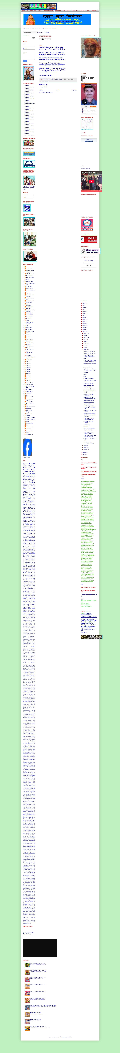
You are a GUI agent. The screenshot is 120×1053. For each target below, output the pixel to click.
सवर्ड (82, 617)
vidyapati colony (29, 536)
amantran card (25, 718)
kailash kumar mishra (29, 562)
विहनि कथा (86, 372)
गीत (26, 540)
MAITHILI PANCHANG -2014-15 (37, 991)
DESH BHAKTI (27, 572)
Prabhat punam (47, 79)
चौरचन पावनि (32, 594)
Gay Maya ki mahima (27, 634)
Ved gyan (33, 713)
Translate (47, 32)
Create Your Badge (26, 457)
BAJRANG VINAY (27, 624)
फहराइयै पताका (87, 424)
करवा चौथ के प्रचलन (26, 765)
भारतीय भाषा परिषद (30, 833)
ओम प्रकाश (32, 475)
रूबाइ (30, 569)
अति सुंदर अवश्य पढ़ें (26, 745)
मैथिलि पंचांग (29, 524)
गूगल (84, 627)
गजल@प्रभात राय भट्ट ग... (89, 353)
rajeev (27, 432)
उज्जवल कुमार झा (32, 759)
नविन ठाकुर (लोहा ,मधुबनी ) (29, 399)
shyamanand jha (29, 434)
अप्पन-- (88, 10)
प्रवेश (23, 10)
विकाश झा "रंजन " (29, 555)
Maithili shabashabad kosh (28, 685)
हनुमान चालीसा (30, 571)
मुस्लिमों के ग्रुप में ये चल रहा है (28, 858)
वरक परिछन (33, 882)
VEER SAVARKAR (26, 713)
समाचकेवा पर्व (26, 534)
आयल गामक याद (29, 588)
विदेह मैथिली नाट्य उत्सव (29, 884)
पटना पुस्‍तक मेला (32, 821)
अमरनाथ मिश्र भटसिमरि (28, 526)
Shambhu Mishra (26, 705)
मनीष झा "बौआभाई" (30, 842)
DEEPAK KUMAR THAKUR (30, 295)
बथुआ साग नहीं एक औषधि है (30, 830)
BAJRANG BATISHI (29, 623)
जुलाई (85, 343)
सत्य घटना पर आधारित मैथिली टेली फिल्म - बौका (29, 910)
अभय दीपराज (27, 498)
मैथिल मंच (27, 860)
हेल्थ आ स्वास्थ (25, 920)
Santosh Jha (27, 578)
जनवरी (85, 449)
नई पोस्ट (41, 90)
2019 (84, 317)
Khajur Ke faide (26, 640)
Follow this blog (88, 141)
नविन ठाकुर (31, 817)
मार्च (85, 445)
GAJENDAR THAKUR (29, 485)
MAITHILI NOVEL (31, 650)
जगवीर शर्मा (28, 787)
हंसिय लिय (94, 10)
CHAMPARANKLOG (30, 291)
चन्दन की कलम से (28, 527)
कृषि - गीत (30, 591)
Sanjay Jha (27, 560)
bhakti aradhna (75, 10)
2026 (84, 303)
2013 (84, 329)
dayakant (24, 723)
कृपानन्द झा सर (26, 772)
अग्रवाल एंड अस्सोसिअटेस (88, 626)
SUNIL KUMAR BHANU (29, 353)
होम (27, 10)
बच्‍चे (28, 829)
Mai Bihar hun (30, 684)
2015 (84, 325)
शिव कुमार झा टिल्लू (28, 514)
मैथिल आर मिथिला (89, 622)
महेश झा (25, 569)
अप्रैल (85, 349)
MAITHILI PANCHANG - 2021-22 (38, 984)
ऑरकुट (89, 627)
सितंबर (85, 339)
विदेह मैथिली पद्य (26, 885)
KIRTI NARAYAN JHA (29, 516)
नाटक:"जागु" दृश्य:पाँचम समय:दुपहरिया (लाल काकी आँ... (89, 407)
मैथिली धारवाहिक (26, 871)
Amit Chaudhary (31, 620)
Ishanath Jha (32, 639)
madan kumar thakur (30, 495)
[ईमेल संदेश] (65, 79)
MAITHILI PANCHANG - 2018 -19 (38, 970)
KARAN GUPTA (29, 314)
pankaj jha (33, 549)
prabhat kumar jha (30, 426)
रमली (25, 876)
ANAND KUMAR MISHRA (30, 271)
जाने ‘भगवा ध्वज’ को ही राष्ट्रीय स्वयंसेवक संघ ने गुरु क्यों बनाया (29, 793)
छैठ (30, 566)
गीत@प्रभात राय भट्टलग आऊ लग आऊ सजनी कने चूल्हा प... (89, 415)
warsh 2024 (32, 742)
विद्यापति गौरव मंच (30, 891)
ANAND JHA (29, 268)
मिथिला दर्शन (58, 10)
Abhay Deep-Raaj (30, 273)
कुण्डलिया (26, 769)
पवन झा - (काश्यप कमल (29, 823)
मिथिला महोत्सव (26, 552)
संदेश (26, 195)
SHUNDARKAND (31, 576)
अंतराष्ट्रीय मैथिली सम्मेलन (28, 743)
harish (27, 421)
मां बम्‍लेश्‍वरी (27, 845)
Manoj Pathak (29, 327)
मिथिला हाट (26, 853)
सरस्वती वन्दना (25, 914)
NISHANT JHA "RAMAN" (29, 334)
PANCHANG (26, 546)
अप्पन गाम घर (84, 632)
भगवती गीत (31, 568)
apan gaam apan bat (30, 417)
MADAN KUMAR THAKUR (30, 323)
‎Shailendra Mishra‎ (26, 923)
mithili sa (24, 733)
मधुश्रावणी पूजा (26, 601)
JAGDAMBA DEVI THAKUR (30, 310)
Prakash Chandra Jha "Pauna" (29, 340)
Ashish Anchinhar (30, 277)
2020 (84, 315)
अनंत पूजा (33, 745)
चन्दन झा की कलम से (28, 565)
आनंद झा (25, 537)
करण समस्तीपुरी (29, 391)
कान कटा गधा (25, 768)
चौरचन (29, 785)
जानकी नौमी (27, 595)
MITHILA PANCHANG (30, 559)
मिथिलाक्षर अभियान (29, 856)
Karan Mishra (29, 318)
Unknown (28, 361)
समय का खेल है (32, 911)
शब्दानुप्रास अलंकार (29, 901)
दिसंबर (85, 333)
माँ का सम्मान (32, 843)
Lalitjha (27, 320)
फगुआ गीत (32, 827)
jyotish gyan (82, 10)
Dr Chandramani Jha (27, 575)
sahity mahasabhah (66, 10)
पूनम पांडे (24, 826)
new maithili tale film (28, 734)
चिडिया (30, 782)
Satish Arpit (30, 704)
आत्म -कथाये (31, 753)
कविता (24, 488)
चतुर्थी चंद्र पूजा (26, 781)
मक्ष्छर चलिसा (25, 840)
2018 (84, 319)
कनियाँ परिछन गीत (30, 763)
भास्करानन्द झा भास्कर (28, 529)
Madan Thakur (25, 438)
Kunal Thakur (30, 642)
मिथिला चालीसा (26, 849)
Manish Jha (27, 688)
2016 (84, 323)
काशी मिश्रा (26, 589)
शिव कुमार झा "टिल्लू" (29, 411)
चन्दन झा (28, 395)
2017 (84, 321)
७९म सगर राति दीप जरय (29, 921)
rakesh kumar (29, 736)
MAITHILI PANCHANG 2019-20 (37, 963)
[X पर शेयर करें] (70, 79)
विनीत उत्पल (28, 408)
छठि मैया (25, 566)
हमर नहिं (32, 918)
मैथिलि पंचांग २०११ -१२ (30, 865)
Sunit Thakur (27, 711)
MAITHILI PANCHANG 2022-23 (37, 1026)
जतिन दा (33, 787)
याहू (82, 627)
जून (85, 345)
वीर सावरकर (30, 897)
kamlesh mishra (29, 423)
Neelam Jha (31, 691)
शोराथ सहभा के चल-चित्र (27, 905)
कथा (25, 763)
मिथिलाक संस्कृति (32, 855)
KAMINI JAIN (29, 313)
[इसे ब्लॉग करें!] (69, 79)
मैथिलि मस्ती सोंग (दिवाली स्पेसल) (29, 868)
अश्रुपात (25, 500)
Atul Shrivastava (29, 281)
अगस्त (85, 341)
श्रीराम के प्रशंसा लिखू (27, 908)
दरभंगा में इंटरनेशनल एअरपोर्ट (28, 808)
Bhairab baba (28, 627)
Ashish (27, 279)
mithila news (27, 730)
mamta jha (29, 727)
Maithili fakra (25, 687)
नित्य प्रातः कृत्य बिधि (27, 818)
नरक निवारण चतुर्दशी (28, 816)
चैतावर (26, 594)
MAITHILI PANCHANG (28, 545)
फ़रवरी (85, 447)
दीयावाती (24, 813)
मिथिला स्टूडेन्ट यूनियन (31, 852)
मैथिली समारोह (29, 513)
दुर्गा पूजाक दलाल (31, 813)
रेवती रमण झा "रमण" (30, 406)
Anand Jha (33, 621)
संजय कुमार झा (26, 556)
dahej (32, 721)
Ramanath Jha (26, 695)
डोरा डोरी (85, 426)
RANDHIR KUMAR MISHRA (30, 345)
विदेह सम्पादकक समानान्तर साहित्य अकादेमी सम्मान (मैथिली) (29, 609)
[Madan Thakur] (27, 456)
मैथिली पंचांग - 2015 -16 (35, 1019)
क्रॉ (93, 616)
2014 (84, 327)
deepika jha (30, 584)
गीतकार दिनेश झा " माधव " (29, 592)
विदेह (95, 617)
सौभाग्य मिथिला (88, 613)
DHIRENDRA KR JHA (30, 298)
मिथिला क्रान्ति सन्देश (28, 530)
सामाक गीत (32, 914)
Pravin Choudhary (30, 342)
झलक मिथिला (27, 798)
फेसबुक (86, 627)
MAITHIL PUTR (30, 645)
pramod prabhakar (30, 430)
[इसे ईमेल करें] (67, 79)
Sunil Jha (33, 710)
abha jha (25, 582)
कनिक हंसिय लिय (29, 550)
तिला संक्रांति (31, 807)
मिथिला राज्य (29, 497)
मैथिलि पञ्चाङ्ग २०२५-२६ (28, 866)
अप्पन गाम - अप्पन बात (30, 387)
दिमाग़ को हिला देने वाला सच (28, 810)
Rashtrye (30, 697)
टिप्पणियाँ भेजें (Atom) (48, 92)
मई (84, 347)
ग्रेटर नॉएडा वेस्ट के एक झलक (28, 779)
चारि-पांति (25, 782)
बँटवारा (24, 829)
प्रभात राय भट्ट (45, 81)
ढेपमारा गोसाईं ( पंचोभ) (31, 804)
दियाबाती (24, 811)
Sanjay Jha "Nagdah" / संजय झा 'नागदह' (30, 357)
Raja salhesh (31, 694)
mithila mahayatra (32, 729)
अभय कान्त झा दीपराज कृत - (89, 389)
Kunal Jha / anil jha (31, 558)
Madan (27, 325)
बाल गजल (27, 831)
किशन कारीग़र (32, 537)
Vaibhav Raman (29, 384)
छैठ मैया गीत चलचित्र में (30, 523)
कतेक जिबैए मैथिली (31, 762)
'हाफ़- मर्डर (25, 617)
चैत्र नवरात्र (30, 784)
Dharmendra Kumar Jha (28, 574)
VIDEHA (40, 10)
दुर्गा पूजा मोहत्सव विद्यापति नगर (29, 814)
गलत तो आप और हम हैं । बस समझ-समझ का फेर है (29, 775)
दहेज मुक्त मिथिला (29, 481)
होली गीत (30, 614)
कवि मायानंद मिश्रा (30, 766)
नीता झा (29, 820)
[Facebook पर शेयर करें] (71, 79)
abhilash (28, 415)
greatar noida (30, 724)
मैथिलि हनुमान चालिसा (48, 10)
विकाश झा (30, 605)
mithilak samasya (29, 517)
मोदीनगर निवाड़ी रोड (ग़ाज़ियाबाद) (29, 875)
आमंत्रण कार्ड (32, 587)
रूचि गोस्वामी (32, 553)
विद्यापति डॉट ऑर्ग (90, 619)
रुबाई (31, 542)
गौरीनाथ (32, 778)
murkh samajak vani (31, 733)
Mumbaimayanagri (30, 331)
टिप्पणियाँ (27, 197)
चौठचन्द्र (25, 785)
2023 (84, 309)
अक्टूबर (85, 337)
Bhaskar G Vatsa (29, 286)
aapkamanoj (28, 413)
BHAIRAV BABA (26, 626)
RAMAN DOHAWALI (29, 494)
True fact (32, 711)
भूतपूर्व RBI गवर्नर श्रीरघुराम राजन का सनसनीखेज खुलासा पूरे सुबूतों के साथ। (29, 838)
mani (27, 425)
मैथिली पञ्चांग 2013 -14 (35, 1012)
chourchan (33, 560)
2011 (84, 452)
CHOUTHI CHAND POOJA (28, 633)
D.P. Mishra (28, 293)
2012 (84, 331)
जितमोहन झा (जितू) (30, 397)
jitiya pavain (33, 726)
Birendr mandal (29, 288)
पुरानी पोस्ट (74, 90)
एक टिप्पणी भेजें (44, 87)
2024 (84, 307)
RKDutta (28, 347)
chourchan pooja (26, 721)
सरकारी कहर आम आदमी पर (29, 913)
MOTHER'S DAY (26, 682)
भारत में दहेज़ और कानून (89, 378)
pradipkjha (28, 428)
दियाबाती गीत (30, 811)
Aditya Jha (25, 620)
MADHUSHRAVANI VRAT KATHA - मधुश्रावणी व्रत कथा (43, 1005)
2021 (84, 313)
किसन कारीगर (32, 768)
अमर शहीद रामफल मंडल (28, 563)
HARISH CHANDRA (28, 304)
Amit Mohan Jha (29, 275)
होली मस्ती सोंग (32, 920)
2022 (84, 311)
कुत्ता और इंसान (32, 769)
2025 (84, 305)
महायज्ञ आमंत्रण (26, 843)
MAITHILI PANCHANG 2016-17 (37, 998)
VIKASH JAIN (29, 382)
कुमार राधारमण (29, 393)
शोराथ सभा (31, 904)
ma (25, 727)
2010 (84, 454)
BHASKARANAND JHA (30, 284)
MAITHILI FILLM (27, 543)
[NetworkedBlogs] (89, 139)
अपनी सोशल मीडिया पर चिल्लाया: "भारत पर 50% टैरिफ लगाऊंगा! (29, 748)
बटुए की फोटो (32, 829)
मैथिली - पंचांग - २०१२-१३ (29, 869)
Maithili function (32, 687)
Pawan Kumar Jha (31, 511)
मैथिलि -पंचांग (33, 10)
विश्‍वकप (24, 897)
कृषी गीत (32, 772)
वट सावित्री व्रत (30, 879)
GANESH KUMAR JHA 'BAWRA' (30, 301)
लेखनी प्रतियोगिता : (88, 367)
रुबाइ (24, 878)
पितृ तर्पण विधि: (31, 824)
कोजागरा (24, 774)
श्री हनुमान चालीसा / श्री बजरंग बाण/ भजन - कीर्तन (29, 612)
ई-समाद (82, 613)
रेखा (27, 405)
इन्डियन (90, 623)
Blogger (64, 1037)
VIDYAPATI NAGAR (28, 581)
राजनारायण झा (30, 876)
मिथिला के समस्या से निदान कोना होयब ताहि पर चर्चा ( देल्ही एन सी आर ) (29, 846)
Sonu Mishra (29, 359)
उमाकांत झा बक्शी (28, 760)
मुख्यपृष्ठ (57, 90)
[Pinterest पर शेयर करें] (72, 79)
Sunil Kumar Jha (29, 487)
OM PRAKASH (29, 336)
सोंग (92, 623)
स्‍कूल (28, 918)
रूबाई (28, 878)
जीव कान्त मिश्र (32, 797)
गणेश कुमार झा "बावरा (30, 539)
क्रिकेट (29, 774)
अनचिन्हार (26, 746)
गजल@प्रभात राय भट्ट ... (89, 351)
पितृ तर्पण (25, 824)
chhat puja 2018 (31, 720)
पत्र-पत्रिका (25, 597)
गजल (27, 476)
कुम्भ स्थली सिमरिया (29, 771)
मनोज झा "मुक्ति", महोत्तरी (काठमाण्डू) (30, 402)
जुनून (32, 595)
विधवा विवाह (25, 895)
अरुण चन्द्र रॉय (29, 389)
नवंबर (85, 335)
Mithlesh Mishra (29, 329)
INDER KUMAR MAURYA (29, 307)
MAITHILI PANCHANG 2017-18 (37, 977)
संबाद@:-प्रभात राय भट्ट (89, 400)
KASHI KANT (29, 316)
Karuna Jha (33, 534)
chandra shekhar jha (30, 419)
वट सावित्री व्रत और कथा (27, 881)
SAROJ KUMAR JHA (29, 350)
